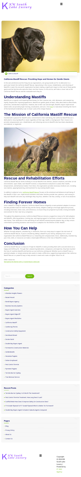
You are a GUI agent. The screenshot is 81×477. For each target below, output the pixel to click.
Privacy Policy (9, 430)
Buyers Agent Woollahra (13, 318)
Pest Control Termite (12, 364)
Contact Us (8, 439)
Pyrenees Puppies (11, 369)
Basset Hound (9, 297)
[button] (61, 4)
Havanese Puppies (11, 356)
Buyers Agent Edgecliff (12, 314)
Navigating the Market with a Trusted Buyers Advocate (22, 262)
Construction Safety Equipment (15, 331)
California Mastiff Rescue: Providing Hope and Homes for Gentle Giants (36, 79)
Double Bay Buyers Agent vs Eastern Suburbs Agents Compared (26, 410)
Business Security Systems (13, 306)
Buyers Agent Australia (12, 310)
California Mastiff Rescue (31, 192)
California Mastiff (13, 73)
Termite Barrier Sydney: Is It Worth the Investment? (22, 393)
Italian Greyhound (11, 360)
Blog (6, 426)
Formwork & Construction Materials (17, 348)
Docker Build (9, 339)
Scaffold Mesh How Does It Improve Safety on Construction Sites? (26, 402)
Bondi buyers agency (12, 302)
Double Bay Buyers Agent (13, 343)
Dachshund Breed (11, 335)
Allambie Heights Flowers (13, 293)
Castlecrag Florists (11, 327)
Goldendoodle (10, 352)
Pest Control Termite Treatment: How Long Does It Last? (23, 397)
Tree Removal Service (12, 377)
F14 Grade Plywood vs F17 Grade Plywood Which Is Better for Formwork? (29, 406)
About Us (8, 434)
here (51, 107)
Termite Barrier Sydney (13, 373)
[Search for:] (14, 276)
